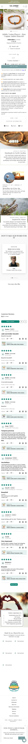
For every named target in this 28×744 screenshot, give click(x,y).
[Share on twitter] (23, 339)
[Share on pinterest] (26, 339)
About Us (14, 704)
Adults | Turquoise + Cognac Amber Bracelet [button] (15, 448)
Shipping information (14, 121)
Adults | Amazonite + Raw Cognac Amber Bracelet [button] (15, 368)
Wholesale (13, 702)
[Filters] (21, 321)
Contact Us (14, 700)
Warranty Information (14, 706)
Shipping (9, 43)
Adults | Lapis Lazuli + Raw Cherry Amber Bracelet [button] (15, 417)
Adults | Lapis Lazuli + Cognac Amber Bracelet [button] (16, 478)
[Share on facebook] (20, 339)
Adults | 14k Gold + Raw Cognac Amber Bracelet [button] (16, 578)
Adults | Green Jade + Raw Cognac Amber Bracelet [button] (15, 344)
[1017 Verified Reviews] (14, 692)
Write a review (10, 321)
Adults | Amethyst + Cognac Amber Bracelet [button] (15, 527)
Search (14, 697)
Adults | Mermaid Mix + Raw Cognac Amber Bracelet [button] (15, 392)
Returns (14, 711)
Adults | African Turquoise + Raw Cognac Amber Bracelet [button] (15, 553)
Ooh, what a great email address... (13, 721)
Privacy (14, 713)
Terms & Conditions (14, 716)
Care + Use (14, 118)
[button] (11, 39)
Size (13, 57)
